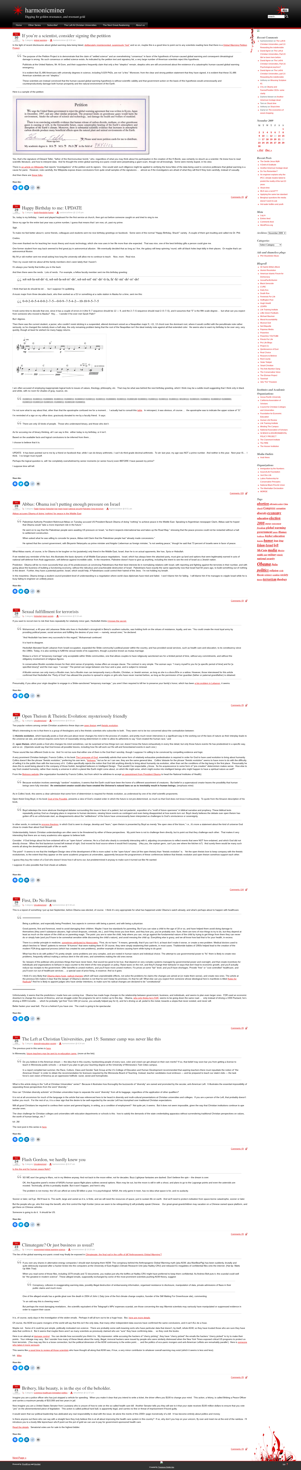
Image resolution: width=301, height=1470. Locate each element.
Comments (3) (237, 1449)
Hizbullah (50, 509)
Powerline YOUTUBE (269, 336)
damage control (42, 1336)
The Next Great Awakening (116, 25)
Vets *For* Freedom (268, 382)
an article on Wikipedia (32, 167)
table (139, 410)
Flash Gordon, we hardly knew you (54, 1159)
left (276, 545)
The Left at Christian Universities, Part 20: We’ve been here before (273, 54)
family (36, 212)
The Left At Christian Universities (80, 25)
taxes (259, 579)
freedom (261, 527)
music (280, 554)
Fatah (36, 509)
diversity (37, 1043)
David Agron (265, 51)
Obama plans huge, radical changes (65, 976)
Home (19, 25)
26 (271, 143)
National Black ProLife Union (272, 485)
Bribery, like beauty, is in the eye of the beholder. (66, 1388)
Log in (263, 215)
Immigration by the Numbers (272, 469)
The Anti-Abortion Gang (270, 369)
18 (267, 139)
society (50, 616)
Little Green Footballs (269, 313)
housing (260, 541)
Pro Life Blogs (266, 343)
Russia (260, 574)
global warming (40, 40)
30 (259, 146)
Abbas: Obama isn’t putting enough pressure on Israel (71, 504)
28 (279, 143)
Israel (65, 509)
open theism (90, 725)
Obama (264, 563)
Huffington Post (266, 300)
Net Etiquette (265, 326)
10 (263, 136)
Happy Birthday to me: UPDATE (52, 208)
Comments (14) (237, 889)
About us (140, 25)
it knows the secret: (117, 621)
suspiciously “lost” (120, 45)
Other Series (34, 25)
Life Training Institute (269, 310)
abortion (263, 503)
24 (263, 143)
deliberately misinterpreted (97, 45)
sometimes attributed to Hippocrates (80, 942)
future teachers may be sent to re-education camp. (52, 1053)
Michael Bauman (267, 316)
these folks (37, 175)
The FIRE (264, 443)
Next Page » (19, 1458)
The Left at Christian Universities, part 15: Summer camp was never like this (91, 1039)
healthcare (47, 1393)
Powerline (264, 333)
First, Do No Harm (39, 900)
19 (271, 139)
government (264, 532)
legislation (56, 1393)
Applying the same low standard (274, 194)
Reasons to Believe (268, 356)
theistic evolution (109, 725)
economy (274, 512)
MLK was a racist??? (269, 191)
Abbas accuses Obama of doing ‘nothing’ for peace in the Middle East (47, 513)
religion (274, 570)
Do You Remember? (269, 171)
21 (279, 139)
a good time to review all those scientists (49, 1350)
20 (275, 139)
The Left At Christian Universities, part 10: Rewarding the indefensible (273, 44)
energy (268, 523)
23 (259, 143)
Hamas (42, 509)
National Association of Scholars (274, 430)
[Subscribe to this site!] (284, 11)
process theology (50, 824)
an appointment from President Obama (141, 774)
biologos (91, 760)
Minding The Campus (269, 426)
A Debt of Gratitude (268, 165)
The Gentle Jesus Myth (270, 161)
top (284, 1464)
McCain (262, 550)
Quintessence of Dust (269, 349)
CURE (263, 287)
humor (51, 212)
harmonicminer (45, 9)
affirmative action (276, 504)
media (272, 550)
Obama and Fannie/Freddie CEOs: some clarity (272, 90)
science (62, 1249)
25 (267, 143)
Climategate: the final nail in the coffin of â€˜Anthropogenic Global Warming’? (124, 1254)
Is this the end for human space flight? (31, 1169)
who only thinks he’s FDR (145, 998)
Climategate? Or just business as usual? (58, 1245)
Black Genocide (267, 283)
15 (283, 136)
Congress (38, 1393)
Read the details (21, 1427)
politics (64, 1393)
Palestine (87, 509)
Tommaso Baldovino (166, 1467)
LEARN (263, 306)
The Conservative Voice (270, 372)
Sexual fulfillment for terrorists (50, 611)
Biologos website (30, 774)
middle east (262, 554)
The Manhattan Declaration (271, 488)
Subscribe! (52, 25)
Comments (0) (237, 197)
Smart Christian (266, 365)
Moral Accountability (268, 319)
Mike (19, 1355)
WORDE (263, 491)
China (285, 504)
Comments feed (267, 222)
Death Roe (264, 293)
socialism (276, 575)
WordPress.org (266, 225)
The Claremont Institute (270, 440)
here (48, 1048)
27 (275, 143)
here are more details (139, 1317)
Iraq (281, 540)
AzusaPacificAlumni (268, 280)
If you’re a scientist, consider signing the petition (66, 35)
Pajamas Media (267, 329)
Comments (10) (237, 493)
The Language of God (87, 757)
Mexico (281, 550)
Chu (262, 87)
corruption (281, 508)
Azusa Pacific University (270, 397)
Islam (60, 509)
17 (263, 139)
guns (275, 532)
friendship (43, 212)
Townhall (264, 379)
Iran (56, 509)
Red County (265, 359)
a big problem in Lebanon (207, 683)
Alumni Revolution (268, 270)
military (272, 554)
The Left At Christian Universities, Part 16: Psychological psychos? (273, 63)
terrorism (99, 509)
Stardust (37, 1464)
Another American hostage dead (274, 168)
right (281, 570)
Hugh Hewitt (265, 303)
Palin (275, 564)
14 (279, 136)
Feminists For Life (267, 297)
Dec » (268, 150)
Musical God (265, 323)
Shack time (271, 103)
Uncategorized (40, 721)
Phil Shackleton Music (269, 256)
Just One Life (265, 475)
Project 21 (264, 346)
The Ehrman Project (268, 375)
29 (283, 143)
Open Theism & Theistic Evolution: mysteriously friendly (74, 716)
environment (39, 1249)
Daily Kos (264, 290)
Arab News (265, 457)
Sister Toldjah (266, 362)
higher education (275, 536)
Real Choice (265, 352)
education (45, 1043)
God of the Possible (57, 799)
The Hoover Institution (269, 446)
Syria (93, 509)
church (260, 508)
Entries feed (265, 218)
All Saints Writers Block (270, 267)
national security (75, 509)
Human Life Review (268, 420)
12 (271, 136)
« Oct (260, 150)
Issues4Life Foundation (270, 472)
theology (282, 579)
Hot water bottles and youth (271, 204)
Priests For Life (266, 339)
